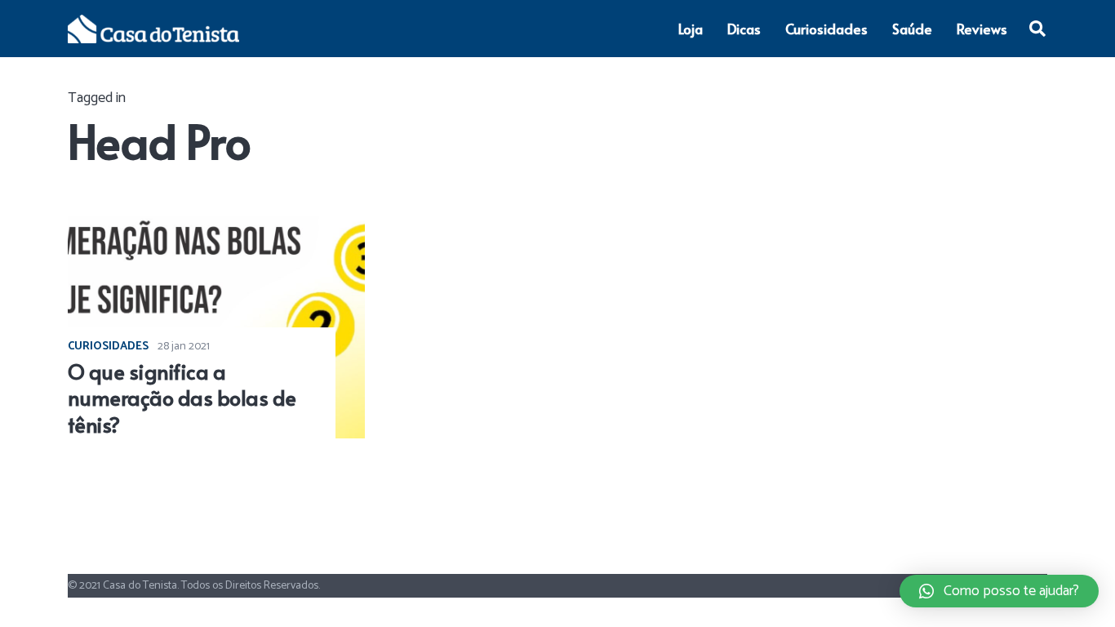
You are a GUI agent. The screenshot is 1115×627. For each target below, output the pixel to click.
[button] (999, 591)
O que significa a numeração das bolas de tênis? (182, 398)
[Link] (153, 29)
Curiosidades (108, 346)
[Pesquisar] (1037, 28)
